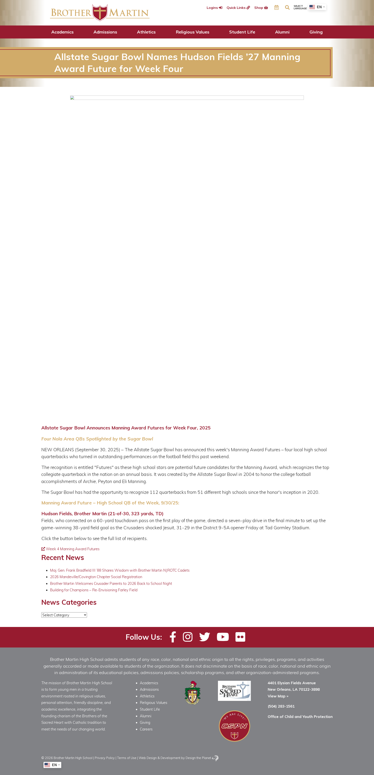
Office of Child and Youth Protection (300, 716)
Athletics (146, 32)
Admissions (105, 32)
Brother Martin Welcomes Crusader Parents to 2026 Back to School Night (111, 583)
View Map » (278, 696)
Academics (62, 32)
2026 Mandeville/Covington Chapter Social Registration (96, 576)
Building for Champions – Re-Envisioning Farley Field (93, 590)
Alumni (282, 32)
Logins (213, 7)
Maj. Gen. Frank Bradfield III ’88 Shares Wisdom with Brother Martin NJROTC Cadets (120, 570)
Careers (146, 729)
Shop (259, 7)
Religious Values (192, 32)
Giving (316, 32)
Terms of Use (126, 758)
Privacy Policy (105, 758)
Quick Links (237, 7)
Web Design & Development (159, 758)
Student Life (242, 32)
